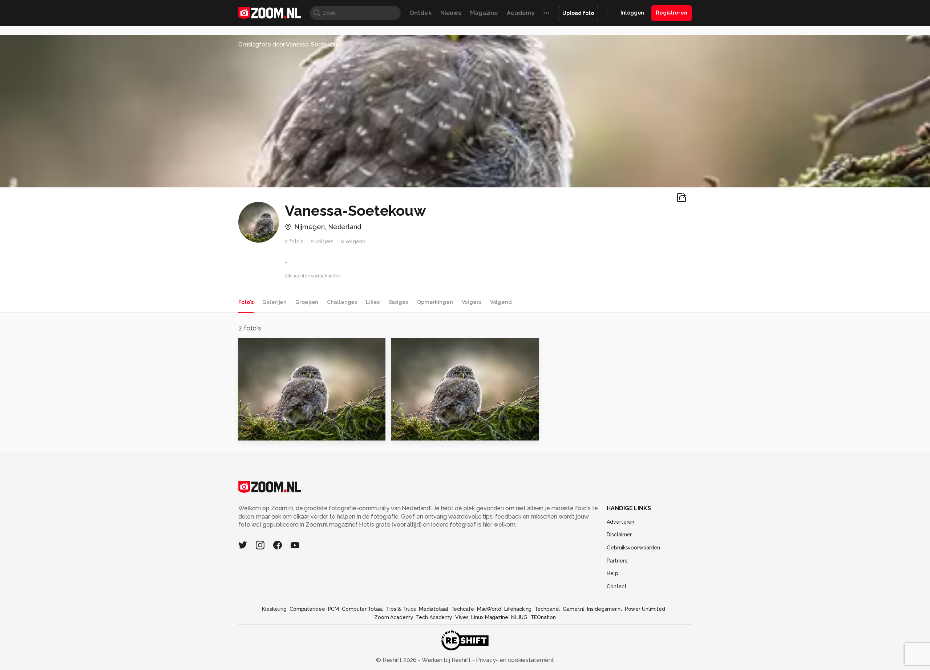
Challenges (342, 302)
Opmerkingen (435, 302)
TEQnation (543, 617)
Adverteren (620, 522)
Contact (616, 586)
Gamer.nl (573, 609)
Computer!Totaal (362, 609)
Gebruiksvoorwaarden (633, 548)
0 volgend (353, 241)
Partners (617, 561)
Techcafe (462, 609)
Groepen (306, 302)
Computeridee (307, 609)
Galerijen (274, 302)
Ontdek (420, 12)
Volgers (471, 302)
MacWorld (489, 609)
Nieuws (450, 12)
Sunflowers (259, 432)
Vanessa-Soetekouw (281, 347)
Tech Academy (434, 617)
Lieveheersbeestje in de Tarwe (435, 432)
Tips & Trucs (401, 609)
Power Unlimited (645, 609)
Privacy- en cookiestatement (514, 660)
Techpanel (547, 609)
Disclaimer (619, 534)
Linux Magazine (489, 617)
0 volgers (322, 241)
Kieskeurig (274, 609)
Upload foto (578, 13)
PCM (333, 609)
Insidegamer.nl (604, 609)
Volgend (501, 302)
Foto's (246, 302)
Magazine (484, 12)
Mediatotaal (433, 609)
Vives (461, 617)
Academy (521, 12)
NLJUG (519, 617)
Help (612, 573)
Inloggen (632, 13)
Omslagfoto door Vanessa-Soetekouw (290, 44)
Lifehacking (518, 609)
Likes (372, 302)
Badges (398, 302)
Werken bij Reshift (446, 660)
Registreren (671, 13)
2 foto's (294, 241)
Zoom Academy (393, 617)
